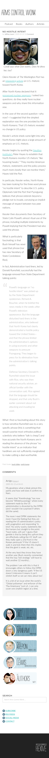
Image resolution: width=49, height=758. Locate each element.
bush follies (16, 464)
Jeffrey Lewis (9, 34)
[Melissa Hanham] (24, 630)
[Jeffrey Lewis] (24, 662)
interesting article (14, 81)
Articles (40, 24)
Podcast (9, 24)
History (15, 481)
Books (19, 24)
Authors (29, 24)
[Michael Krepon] (24, 646)
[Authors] (24, 678)
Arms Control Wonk (24, 12)
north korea (25, 464)
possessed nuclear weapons (16, 95)
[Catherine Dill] (24, 614)
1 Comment (29, 34)
